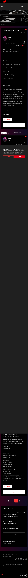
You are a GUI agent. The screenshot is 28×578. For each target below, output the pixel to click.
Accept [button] (19, 156)
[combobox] (14, 16)
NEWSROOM (14, 554)
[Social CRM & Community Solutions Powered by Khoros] (23, 574)
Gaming (3, 24)
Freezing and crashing (7, 521)
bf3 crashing (6, 114)
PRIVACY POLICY (18, 564)
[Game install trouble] (23, 132)
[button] (4, 119)
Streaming (6, 110)
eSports (8, 107)
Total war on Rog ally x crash (9, 541)
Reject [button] (8, 156)
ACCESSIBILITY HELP (6, 556)
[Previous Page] (8, 501)
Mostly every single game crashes (10, 535)
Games (14, 107)
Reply (14, 125)
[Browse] (2, 6)
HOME (9, 554)
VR (10, 110)
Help (22, 6)
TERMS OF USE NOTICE (9, 564)
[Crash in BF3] (25, 132)
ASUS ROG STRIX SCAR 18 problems (10, 528)
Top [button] (2, 574)
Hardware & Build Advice (8, 516)
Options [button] (26, 24)
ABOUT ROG (4, 554)
